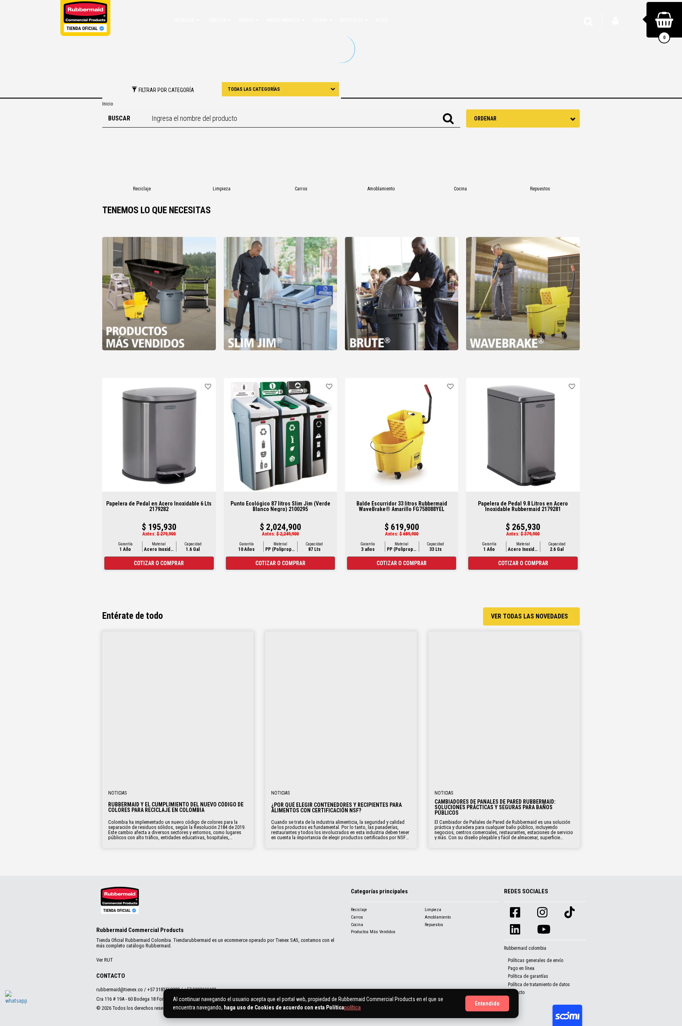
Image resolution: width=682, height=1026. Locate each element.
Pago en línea (521, 968)
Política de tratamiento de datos (539, 984)
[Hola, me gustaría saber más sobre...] (17, 1002)
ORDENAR (485, 118)
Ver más (178, 706)
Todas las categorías (254, 89)
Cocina (357, 924)
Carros (357, 917)
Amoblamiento (438, 917)
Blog (381, 20)
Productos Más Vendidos (373, 931)
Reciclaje (359, 909)
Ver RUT (104, 960)
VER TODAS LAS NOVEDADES (529, 616)
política (352, 1007)
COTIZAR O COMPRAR (159, 563)
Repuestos (434, 924)
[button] (187, 20)
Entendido (487, 1003)
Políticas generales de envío (535, 960)
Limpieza (433, 909)
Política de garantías (528, 976)
